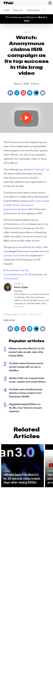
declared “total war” (34, 169)
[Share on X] (16, 328)
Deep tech (18, 10)
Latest (7, 10)
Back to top (9, 320)
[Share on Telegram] (36, 328)
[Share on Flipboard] (23, 328)
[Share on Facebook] (10, 328)
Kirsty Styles (21, 287)
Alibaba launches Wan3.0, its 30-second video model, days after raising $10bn (27, 352)
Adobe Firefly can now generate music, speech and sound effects (27, 380)
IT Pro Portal (10, 278)
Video (26, 32)
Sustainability (33, 10)
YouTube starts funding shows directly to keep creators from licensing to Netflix (25, 393)
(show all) (19, 306)
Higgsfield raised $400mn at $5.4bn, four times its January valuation (25, 408)
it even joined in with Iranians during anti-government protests (26, 204)
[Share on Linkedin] (29, 328)
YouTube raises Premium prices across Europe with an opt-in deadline (26, 367)
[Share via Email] (42, 328)
